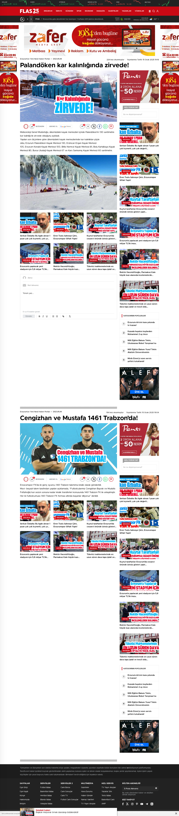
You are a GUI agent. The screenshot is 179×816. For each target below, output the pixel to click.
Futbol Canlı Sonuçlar (69, 800)
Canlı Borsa (65, 787)
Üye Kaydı (24, 791)
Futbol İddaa (45, 787)
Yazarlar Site (107, 791)
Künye (22, 796)
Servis (59, 11)
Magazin (101, 11)
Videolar (139, 11)
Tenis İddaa (106, 796)
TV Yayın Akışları (88, 804)
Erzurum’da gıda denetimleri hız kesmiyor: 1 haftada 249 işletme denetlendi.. (73, 19)
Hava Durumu (87, 791)
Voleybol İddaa (46, 804)
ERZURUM (48, 11)
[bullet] (57, 316)
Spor (79, 11)
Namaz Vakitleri (87, 800)
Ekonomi (89, 11)
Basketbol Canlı (108, 800)
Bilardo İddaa (45, 800)
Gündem (69, 11)
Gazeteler (113, 11)
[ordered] (53, 316)
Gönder (28, 316)
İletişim (23, 804)
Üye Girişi (24, 787)
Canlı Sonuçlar (66, 791)
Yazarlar (126, 11)
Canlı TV (64, 796)
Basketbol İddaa (46, 791)
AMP (104, 804)
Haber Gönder (87, 796)
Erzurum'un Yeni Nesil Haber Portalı (35, 59)
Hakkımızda (24, 800)
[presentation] (27, 19)
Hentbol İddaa (46, 796)
